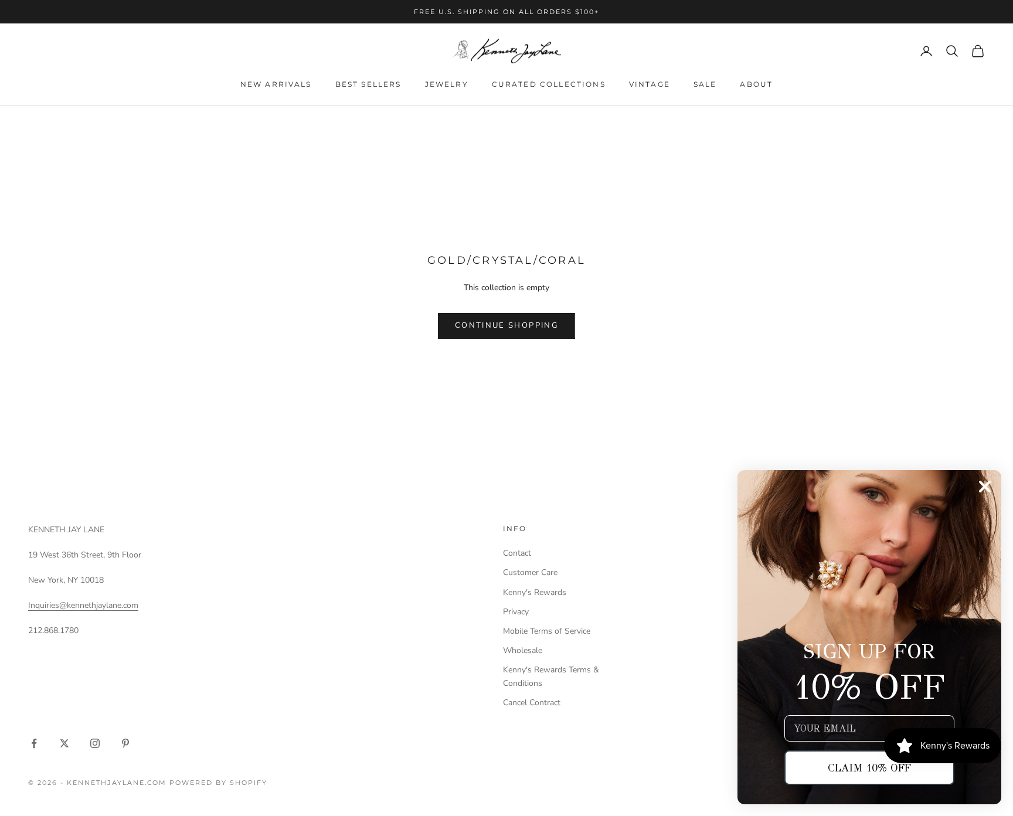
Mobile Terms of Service (546, 631)
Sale (705, 84)
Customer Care (530, 572)
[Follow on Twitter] (64, 743)
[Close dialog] (985, 486)
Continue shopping (506, 325)
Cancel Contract (531, 702)
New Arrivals (276, 84)
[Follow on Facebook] (34, 743)
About (756, 84)
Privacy (516, 611)
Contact (517, 553)
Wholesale (522, 650)
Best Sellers (368, 84)
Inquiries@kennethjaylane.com (83, 605)
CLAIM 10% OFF (869, 767)
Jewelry (446, 84)
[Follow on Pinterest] (125, 743)
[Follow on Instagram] (95, 743)
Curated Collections (549, 84)
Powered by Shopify (218, 782)
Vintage (649, 84)
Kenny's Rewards (534, 592)
